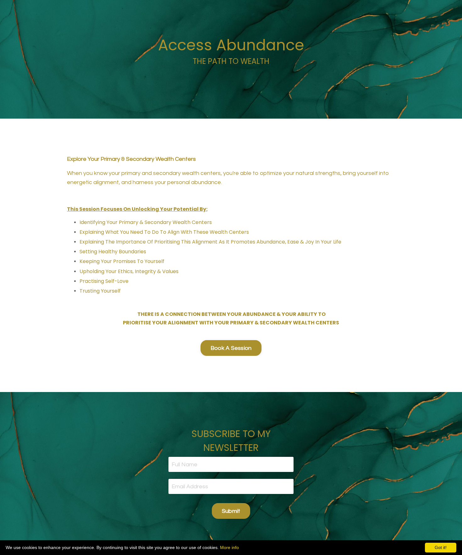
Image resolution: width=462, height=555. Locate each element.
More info (229, 547)
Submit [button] (231, 511)
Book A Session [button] (231, 348)
